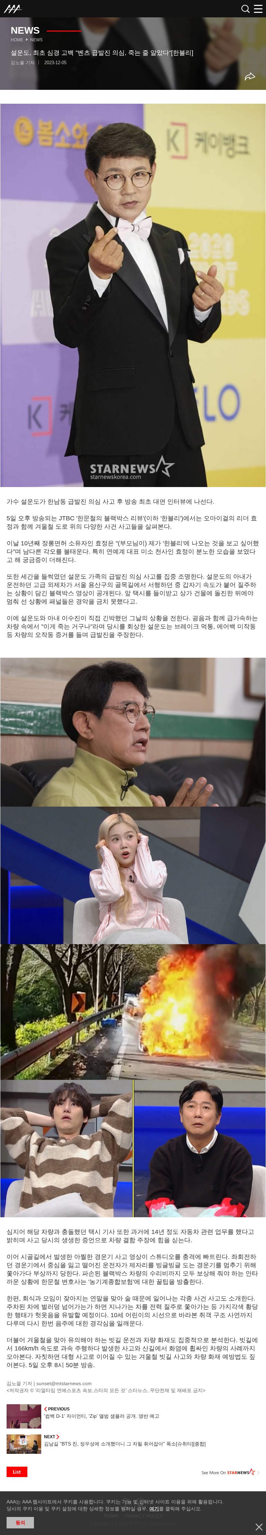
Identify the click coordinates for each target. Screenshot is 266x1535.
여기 (154, 1508)
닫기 (259, 1527)
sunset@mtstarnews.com (64, 1383)
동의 (20, 1522)
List (17, 1472)
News (36, 39)
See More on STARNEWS (230, 1472)
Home (17, 39)
